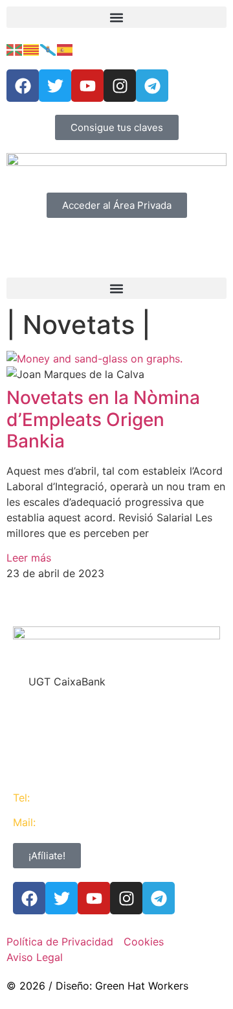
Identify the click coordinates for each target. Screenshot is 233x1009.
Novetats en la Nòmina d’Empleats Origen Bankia (103, 419)
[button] (116, 17)
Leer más (28, 557)
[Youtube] (87, 85)
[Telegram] (152, 85)
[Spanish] (65, 48)
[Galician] (48, 48)
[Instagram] (120, 85)
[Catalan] (31, 48)
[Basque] (14, 48)
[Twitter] (55, 85)
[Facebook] (22, 85)
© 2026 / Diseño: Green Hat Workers (97, 985)
